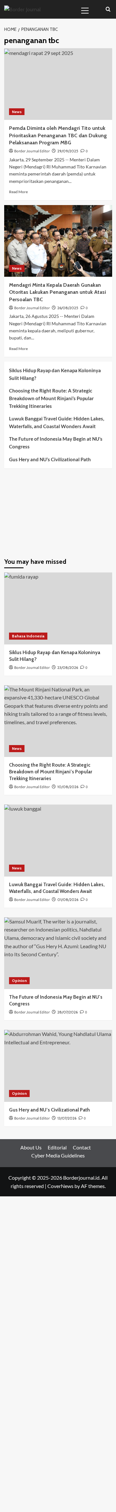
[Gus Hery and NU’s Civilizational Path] (58, 1066)
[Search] (108, 9)
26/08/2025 (67, 307)
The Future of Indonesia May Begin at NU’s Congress (55, 442)
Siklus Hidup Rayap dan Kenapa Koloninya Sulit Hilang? (55, 374)
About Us (31, 1147)
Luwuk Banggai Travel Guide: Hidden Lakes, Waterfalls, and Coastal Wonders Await (56, 422)
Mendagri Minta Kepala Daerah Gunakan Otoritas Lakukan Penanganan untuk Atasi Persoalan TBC (57, 292)
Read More (18, 191)
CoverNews (60, 1186)
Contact (82, 1147)
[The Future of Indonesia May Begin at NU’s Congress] (58, 953)
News (17, 111)
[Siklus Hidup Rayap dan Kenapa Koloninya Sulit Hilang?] (58, 608)
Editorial (57, 1147)
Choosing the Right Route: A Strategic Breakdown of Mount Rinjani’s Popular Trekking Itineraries (51, 398)
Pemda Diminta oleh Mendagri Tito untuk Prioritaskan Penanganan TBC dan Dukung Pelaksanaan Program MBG (58, 135)
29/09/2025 (67, 150)
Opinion (19, 980)
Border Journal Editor (32, 151)
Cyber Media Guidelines (58, 1155)
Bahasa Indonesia (28, 636)
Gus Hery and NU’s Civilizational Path (50, 459)
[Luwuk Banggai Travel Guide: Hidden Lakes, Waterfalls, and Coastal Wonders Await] (58, 840)
